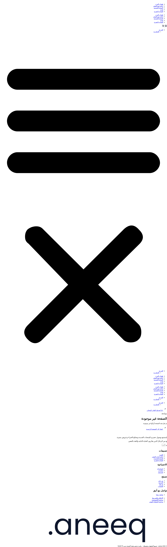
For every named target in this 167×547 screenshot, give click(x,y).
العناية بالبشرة (158, 11)
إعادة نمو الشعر (158, 6)
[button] (83, 201)
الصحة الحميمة (158, 8)
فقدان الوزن (159, 4)
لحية (161, 10)
